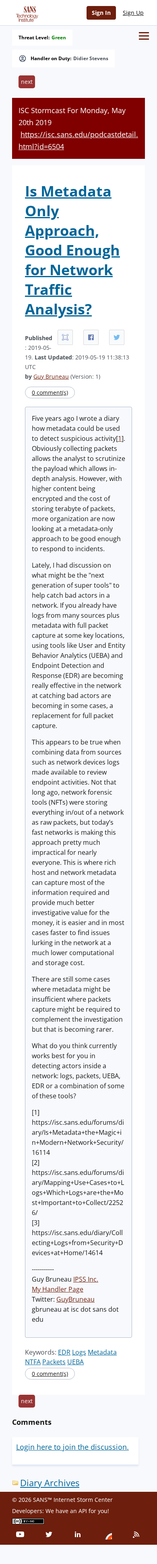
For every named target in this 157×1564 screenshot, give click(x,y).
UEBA (75, 1361)
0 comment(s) (50, 392)
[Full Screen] (65, 337)
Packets (54, 1361)
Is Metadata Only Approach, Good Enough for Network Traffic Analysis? (72, 250)
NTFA (33, 1361)
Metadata (102, 1352)
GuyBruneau (75, 1299)
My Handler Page (57, 1289)
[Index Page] (26, 12)
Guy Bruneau (51, 376)
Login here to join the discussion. (72, 1447)
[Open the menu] (144, 36)
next (27, 81)
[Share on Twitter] (116, 337)
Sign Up (133, 12)
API (82, 1511)
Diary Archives (49, 1483)
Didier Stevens (90, 58)
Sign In (101, 12)
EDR (64, 1352)
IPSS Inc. (85, 1279)
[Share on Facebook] (91, 337)
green (59, 37)
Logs (79, 1352)
